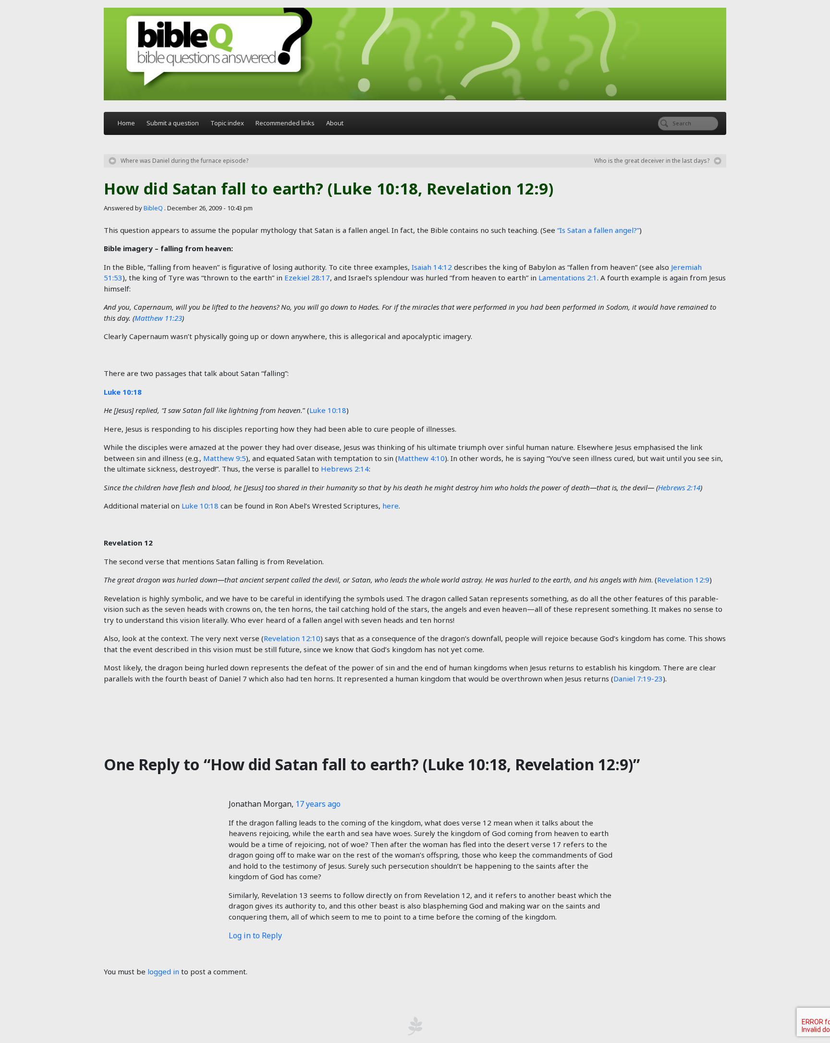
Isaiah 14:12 (432, 267)
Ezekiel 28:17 (307, 277)
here (390, 505)
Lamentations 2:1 (567, 277)
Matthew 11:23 (158, 318)
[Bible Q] (415, 54)
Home (126, 123)
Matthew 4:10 (421, 458)
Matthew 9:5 (224, 458)
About (334, 123)
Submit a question (172, 123)
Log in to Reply (255, 935)
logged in (163, 971)
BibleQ (153, 208)
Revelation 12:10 (292, 638)
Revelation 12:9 (683, 579)
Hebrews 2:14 (345, 468)
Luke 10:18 (123, 392)
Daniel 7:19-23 (638, 678)
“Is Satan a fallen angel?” (598, 230)
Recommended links (285, 123)
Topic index (227, 123)
